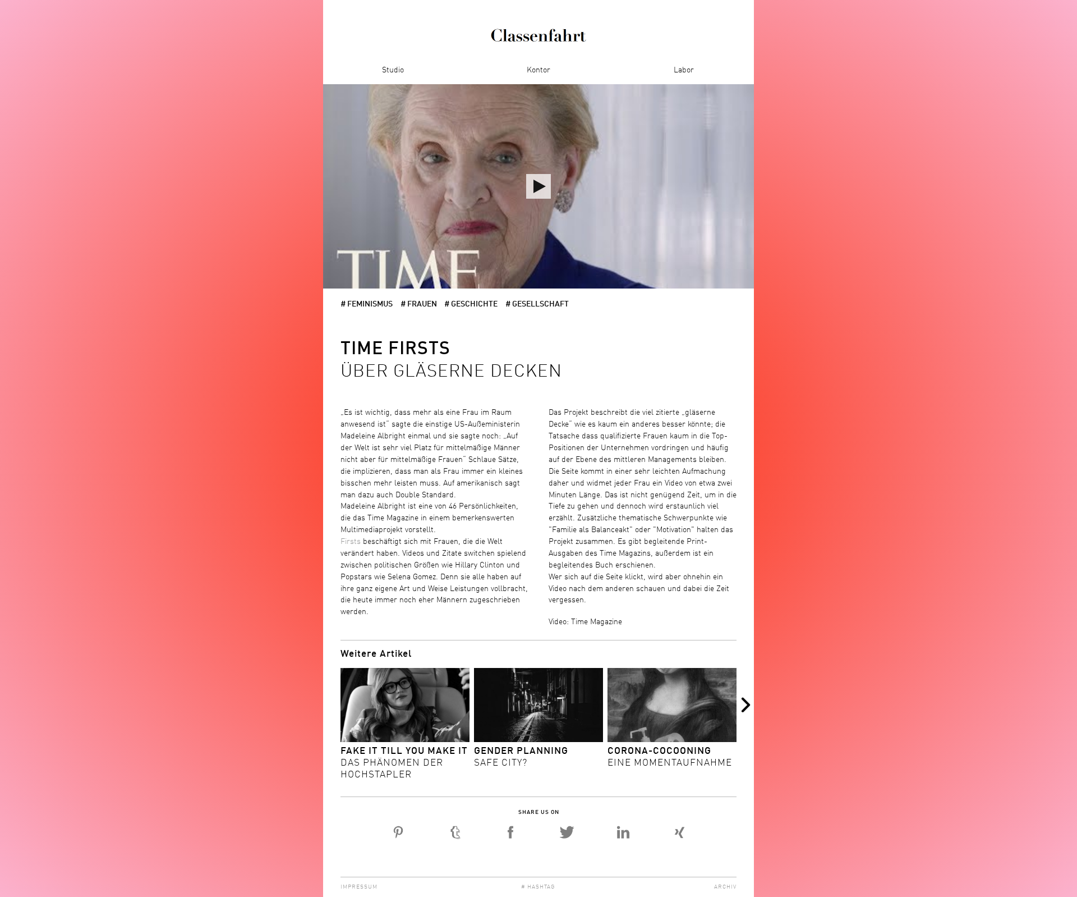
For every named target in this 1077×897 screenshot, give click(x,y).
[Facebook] (511, 832)
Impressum (359, 887)
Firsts (350, 542)
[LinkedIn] (623, 832)
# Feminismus (366, 304)
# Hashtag (538, 887)
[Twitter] (567, 832)
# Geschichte (471, 304)
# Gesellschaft (537, 304)
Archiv (725, 887)
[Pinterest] (398, 832)
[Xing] (679, 832)
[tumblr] (455, 832)
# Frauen (419, 304)
